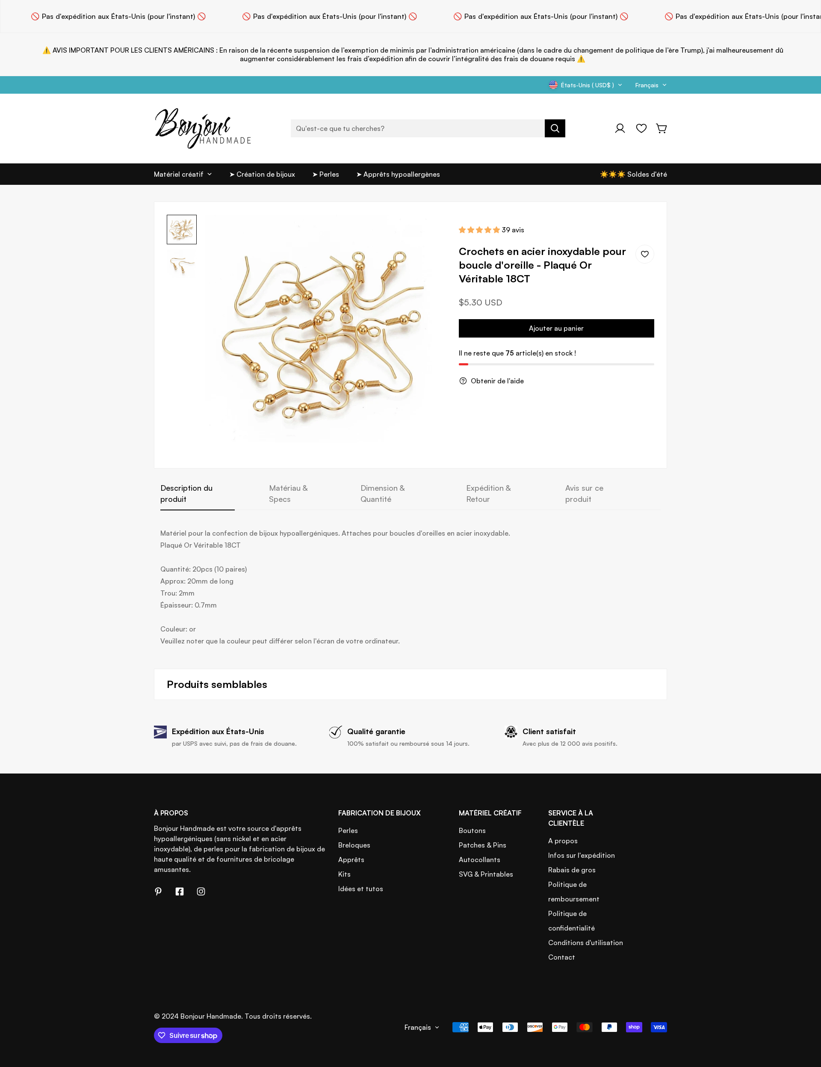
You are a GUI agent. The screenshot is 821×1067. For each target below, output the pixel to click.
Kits (344, 874)
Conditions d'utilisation (585, 942)
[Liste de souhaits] (641, 128)
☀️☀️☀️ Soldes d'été (633, 174)
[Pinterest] (158, 891)
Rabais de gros (572, 869)
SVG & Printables (486, 874)
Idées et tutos (360, 888)
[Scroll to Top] (804, 1020)
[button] (662, 128)
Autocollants (479, 859)
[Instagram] (201, 891)
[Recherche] (555, 128)
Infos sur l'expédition (581, 855)
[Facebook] (179, 891)
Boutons (472, 830)
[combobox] (428, 128)
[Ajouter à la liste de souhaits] (644, 254)
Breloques (354, 845)
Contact (561, 957)
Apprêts (351, 859)
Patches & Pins (482, 845)
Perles (348, 830)
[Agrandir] (428, 232)
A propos (563, 840)
